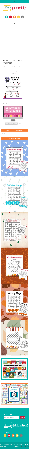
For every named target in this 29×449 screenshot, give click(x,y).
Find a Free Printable (14, 8)
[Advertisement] (14, 40)
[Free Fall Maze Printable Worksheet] (15, 354)
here (16, 73)
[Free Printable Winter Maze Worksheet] (15, 211)
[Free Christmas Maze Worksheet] (15, 247)
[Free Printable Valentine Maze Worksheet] (15, 175)
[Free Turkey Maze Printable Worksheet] (15, 319)
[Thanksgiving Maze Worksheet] (15, 283)
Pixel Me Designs (24, 446)
